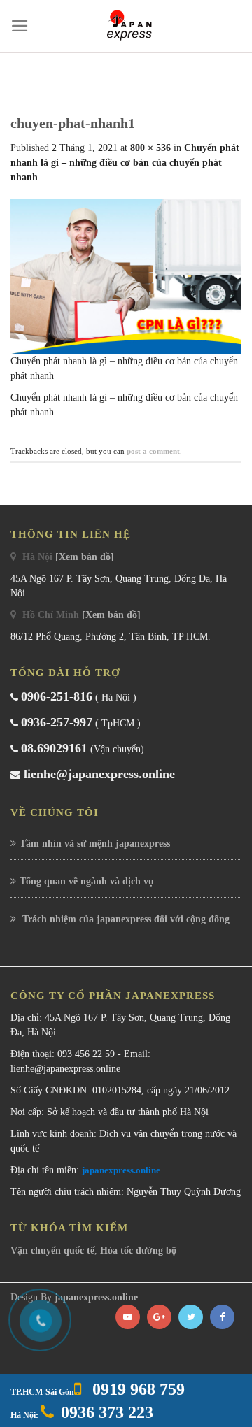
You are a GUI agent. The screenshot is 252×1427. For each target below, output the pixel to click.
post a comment (153, 451)
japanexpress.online (121, 1170)
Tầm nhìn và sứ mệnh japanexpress (95, 843)
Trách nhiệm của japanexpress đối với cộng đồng (125, 919)
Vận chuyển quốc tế (52, 1250)
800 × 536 (150, 148)
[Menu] (19, 26)
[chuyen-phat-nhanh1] (125, 276)
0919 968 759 (136, 1389)
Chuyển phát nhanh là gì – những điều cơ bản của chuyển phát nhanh (124, 162)
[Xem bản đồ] (84, 557)
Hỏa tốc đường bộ (138, 1250)
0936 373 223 (107, 1412)
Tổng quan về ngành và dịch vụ (87, 881)
